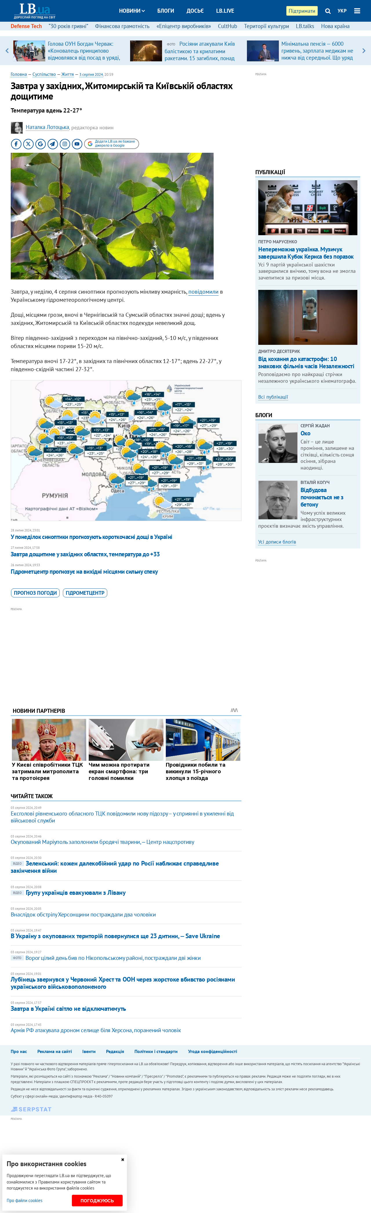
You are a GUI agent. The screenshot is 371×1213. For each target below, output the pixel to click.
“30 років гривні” (68, 26)
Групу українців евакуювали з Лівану (69, 892)
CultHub (227, 26)
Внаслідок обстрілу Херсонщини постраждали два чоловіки (83, 914)
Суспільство (44, 74)
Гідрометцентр (85, 593)
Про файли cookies (24, 1200)
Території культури (266, 26)
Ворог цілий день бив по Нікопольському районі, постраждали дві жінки (107, 958)
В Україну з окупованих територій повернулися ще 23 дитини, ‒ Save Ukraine (115, 936)
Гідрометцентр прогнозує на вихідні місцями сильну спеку (84, 571)
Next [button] (364, 50)
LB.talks (305, 26)
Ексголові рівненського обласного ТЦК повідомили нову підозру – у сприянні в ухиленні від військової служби (122, 817)
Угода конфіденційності (212, 1051)
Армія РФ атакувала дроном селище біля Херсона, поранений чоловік (96, 1030)
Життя (67, 74)
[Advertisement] (126, 652)
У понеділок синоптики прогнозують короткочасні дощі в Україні (91, 537)
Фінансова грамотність (122, 26)
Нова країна (335, 26)
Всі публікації (273, 397)
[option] (69, 50)
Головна (19, 74)
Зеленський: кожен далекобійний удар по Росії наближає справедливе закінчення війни (115, 867)
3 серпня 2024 (91, 74)
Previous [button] (7, 50)
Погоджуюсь (97, 1200)
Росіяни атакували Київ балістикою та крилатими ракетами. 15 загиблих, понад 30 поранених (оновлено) (200, 54)
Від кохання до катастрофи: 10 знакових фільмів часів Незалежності (306, 362)
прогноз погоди (35, 593)
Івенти (89, 1051)
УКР (342, 11)
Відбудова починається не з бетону (322, 497)
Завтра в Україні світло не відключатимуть (68, 1008)
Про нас (19, 1051)
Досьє (195, 10)
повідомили (203, 291)
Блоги (165, 10)
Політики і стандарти (156, 1051)
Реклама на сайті (54, 1051)
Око (305, 433)
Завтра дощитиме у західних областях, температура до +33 (85, 554)
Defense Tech (26, 26)
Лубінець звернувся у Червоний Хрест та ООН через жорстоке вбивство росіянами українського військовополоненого (123, 983)
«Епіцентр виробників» (184, 26)
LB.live (225, 10)
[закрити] (122, 1159)
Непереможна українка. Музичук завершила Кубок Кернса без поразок (306, 252)
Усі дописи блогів (277, 542)
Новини (130, 10)
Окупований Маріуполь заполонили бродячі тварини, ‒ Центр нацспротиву (102, 842)
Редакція (115, 1051)
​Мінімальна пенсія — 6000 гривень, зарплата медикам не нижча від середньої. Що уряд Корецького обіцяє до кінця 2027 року (317, 57)
